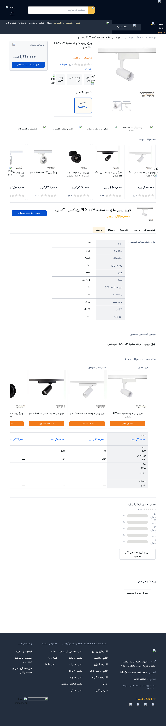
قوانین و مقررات (36, 23)
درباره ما (22, 23)
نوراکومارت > (149, 37)
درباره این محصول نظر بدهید (137, 554)
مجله (49, 23)
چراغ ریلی (88, 57)
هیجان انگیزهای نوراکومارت (67, 23)
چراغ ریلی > (127, 37)
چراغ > (138, 37)
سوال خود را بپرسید (137, 593)
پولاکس (77, 57)
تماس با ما (11, 23)
